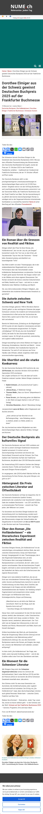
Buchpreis (4, 758)
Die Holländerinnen (23, 108)
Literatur (32, 758)
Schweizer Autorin (31, 111)
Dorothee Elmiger (24, 758)
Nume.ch (32, 202)
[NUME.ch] (21, 7)
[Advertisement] (21, 42)
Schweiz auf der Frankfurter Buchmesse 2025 (25, 705)
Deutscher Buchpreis (9, 108)
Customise (21, 804)
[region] (21, 798)
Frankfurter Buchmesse (16, 111)
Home (4, 71)
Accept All (21, 799)
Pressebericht (27, 204)
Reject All (21, 810)
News (10, 71)
